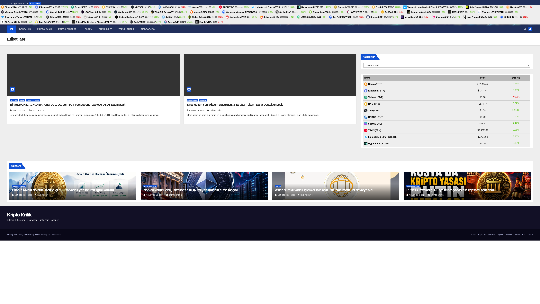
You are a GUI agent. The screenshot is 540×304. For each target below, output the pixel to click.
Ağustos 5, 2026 (417, 195)
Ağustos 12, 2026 (287, 195)
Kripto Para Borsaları (486, 234)
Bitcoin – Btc (520, 234)
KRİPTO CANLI (44, 29)
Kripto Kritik (19, 214)
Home (473, 234)
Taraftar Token (33, 100)
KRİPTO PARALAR (67, 29)
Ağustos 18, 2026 (24, 195)
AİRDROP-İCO (148, 29)
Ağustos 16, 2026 (155, 195)
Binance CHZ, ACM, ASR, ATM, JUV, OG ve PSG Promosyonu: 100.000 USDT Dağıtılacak (67, 104)
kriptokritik (37, 110)
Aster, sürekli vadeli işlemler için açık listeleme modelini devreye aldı (324, 190)
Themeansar (55, 234)
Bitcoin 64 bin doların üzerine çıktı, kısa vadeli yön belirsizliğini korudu (63, 190)
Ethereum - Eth (150, 186)
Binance (14, 100)
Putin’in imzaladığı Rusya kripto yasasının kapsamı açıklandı (450, 190)
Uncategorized (19, 186)
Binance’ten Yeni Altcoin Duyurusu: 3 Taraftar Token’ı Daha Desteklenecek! (235, 104)
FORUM (88, 29)
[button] (525, 29)
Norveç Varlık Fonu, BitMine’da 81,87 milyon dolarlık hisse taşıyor (190, 190)
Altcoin (509, 234)
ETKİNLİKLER (105, 29)
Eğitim (500, 234)
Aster (278, 186)
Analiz (530, 234)
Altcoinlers (192, 100)
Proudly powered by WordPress (20, 234)
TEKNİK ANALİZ (127, 29)
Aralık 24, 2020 (197, 110)
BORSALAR (25, 29)
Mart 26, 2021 (20, 110)
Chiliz (22, 100)
